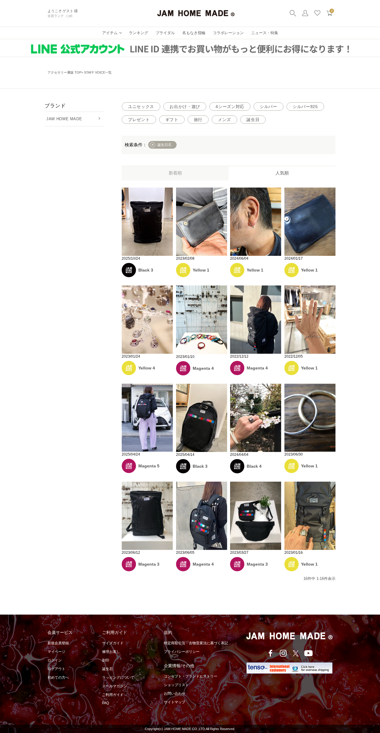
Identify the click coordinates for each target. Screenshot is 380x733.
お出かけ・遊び (185, 106)
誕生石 (107, 669)
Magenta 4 (203, 368)
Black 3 (145, 270)
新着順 (175, 172)
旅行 (198, 119)
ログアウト (56, 669)
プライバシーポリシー (182, 652)
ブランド (55, 106)
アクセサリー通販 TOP (64, 72)
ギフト (171, 119)
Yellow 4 (146, 368)
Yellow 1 (201, 270)
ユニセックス (141, 106)
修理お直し (111, 652)
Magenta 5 (148, 466)
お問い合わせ (174, 693)
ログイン (55, 660)
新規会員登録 (58, 643)
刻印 (105, 660)
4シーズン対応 (230, 106)
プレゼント (139, 119)
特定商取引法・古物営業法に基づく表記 (196, 643)
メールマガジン (114, 686)
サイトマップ (174, 702)
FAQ (105, 703)
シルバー (268, 106)
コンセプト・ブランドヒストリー (190, 676)
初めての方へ (58, 677)
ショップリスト (176, 685)
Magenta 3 (148, 564)
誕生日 (252, 119)
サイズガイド (113, 643)
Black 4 (254, 466)
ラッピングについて (118, 677)
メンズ (224, 119)
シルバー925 (305, 106)
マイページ (56, 652)
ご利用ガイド (113, 695)
